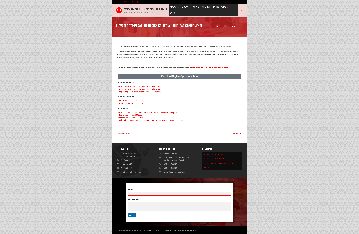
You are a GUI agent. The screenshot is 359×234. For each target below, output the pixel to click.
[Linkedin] (242, 2)
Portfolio (206, 168)
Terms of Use (168, 230)
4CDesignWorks (152, 230)
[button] (178, 7)
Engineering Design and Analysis (214, 154)
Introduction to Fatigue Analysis (131, 118)
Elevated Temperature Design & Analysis (134, 101)
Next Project (237, 134)
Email (130, 189)
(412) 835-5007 (128, 2)
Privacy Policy (160, 230)
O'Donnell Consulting (145, 9)
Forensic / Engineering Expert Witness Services (218, 163)
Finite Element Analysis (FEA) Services (215, 159)
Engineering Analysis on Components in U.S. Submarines (140, 92)
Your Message (133, 200)
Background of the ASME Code (130, 115)
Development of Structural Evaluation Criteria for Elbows (140, 87)
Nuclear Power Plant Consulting (131, 103)
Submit (131, 215)
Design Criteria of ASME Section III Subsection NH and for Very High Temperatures (149, 113)
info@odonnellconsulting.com (144, 2)
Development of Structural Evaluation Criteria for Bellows (140, 89)
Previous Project (123, 134)
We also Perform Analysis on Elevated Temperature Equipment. (209, 67)
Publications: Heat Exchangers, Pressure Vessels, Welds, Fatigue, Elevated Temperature (151, 120)
